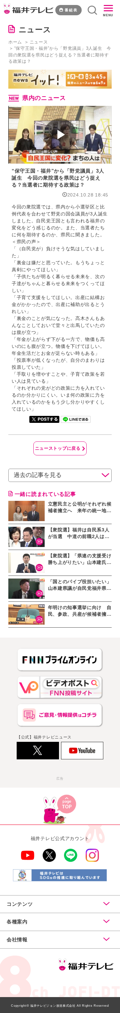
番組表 (71, 10)
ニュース (39, 41)
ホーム (15, 41)
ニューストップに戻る (58, 448)
